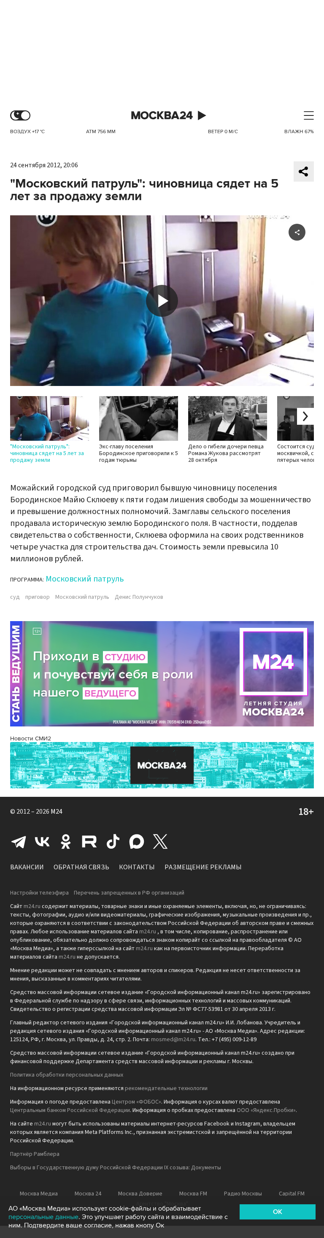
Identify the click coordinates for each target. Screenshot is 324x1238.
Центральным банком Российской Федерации (70, 1110)
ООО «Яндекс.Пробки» (266, 1110)
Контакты (137, 867)
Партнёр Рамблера (34, 1154)
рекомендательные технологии (166, 1088)
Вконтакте (42, 841)
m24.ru (32, 906)
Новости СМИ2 (30, 738)
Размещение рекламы (203, 867)
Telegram (18, 841)
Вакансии (27, 867)
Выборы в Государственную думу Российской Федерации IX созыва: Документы (115, 1167)
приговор (37, 597)
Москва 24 (162, 116)
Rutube (89, 841)
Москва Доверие (140, 1194)
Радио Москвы (243, 1194)
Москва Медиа (39, 1194)
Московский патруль (85, 579)
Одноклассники (65, 841)
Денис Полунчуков (139, 597)
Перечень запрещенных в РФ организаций (129, 893)
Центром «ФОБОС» (136, 1102)
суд (15, 597)
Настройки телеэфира (39, 893)
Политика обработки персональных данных (66, 1075)
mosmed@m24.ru (173, 1039)
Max (136, 841)
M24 (56, 811)
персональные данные (43, 1217)
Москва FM (193, 1194)
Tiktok (113, 841)
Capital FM (292, 1194)
